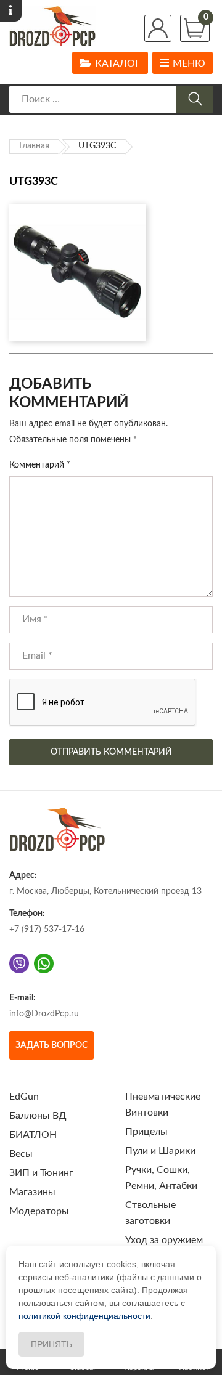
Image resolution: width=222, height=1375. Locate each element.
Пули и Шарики (160, 1151)
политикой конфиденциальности (84, 1316)
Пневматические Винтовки (162, 1104)
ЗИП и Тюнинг (41, 1173)
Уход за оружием (164, 1240)
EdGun (24, 1096)
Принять (51, 1344)
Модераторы (39, 1211)
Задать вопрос (51, 1045)
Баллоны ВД (38, 1116)
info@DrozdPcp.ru (44, 1014)
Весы (21, 1154)
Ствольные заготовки (150, 1213)
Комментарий (39, 465)
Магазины (32, 1192)
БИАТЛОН (33, 1135)
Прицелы (146, 1132)
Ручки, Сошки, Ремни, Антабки (161, 1178)
